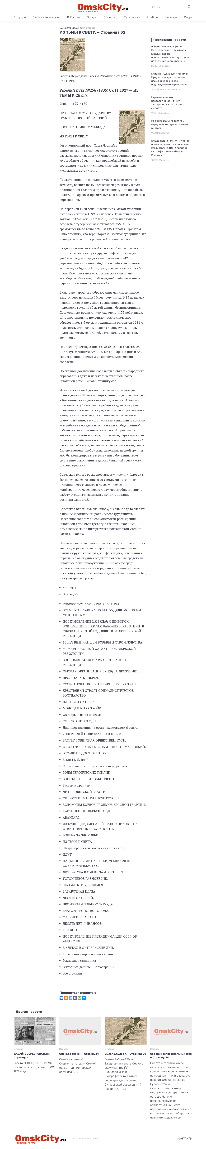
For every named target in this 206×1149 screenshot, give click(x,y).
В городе (20, 17)
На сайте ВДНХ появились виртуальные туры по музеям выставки (169, 124)
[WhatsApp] (79, 998)
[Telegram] (70, 998)
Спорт (188, 17)
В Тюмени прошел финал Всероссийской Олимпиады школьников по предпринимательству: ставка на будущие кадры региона (170, 54)
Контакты (184, 1138)
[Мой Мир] (84, 998)
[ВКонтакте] (61, 998)
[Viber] (75, 998)
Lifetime (152, 17)
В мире (92, 17)
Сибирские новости (46, 17)
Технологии (132, 17)
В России (73, 17)
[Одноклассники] (66, 998)
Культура (171, 17)
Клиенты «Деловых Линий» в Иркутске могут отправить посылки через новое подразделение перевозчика (169, 79)
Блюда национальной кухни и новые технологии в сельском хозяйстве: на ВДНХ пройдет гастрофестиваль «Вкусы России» (170, 148)
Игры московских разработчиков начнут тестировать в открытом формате (166, 103)
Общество (110, 17)
